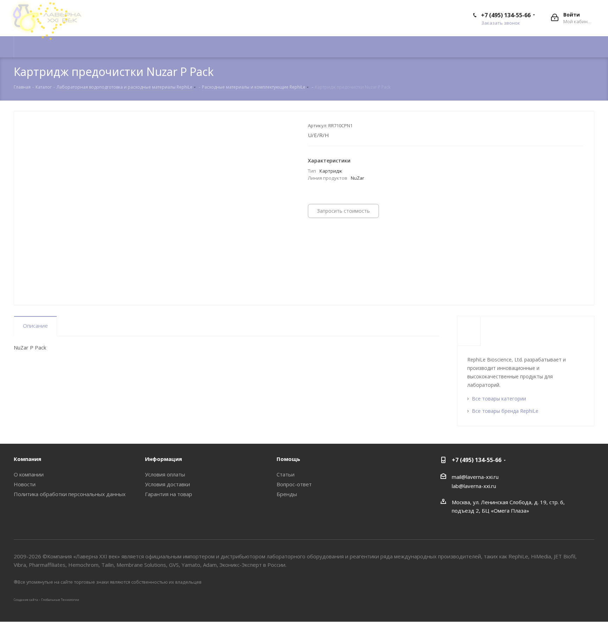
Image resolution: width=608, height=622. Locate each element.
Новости (25, 484)
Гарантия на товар (168, 494)
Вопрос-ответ (294, 484)
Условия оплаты (165, 474)
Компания (27, 458)
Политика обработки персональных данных (70, 494)
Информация (163, 458)
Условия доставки (167, 484)
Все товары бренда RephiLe (505, 411)
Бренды (287, 494)
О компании (29, 474)
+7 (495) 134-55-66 (506, 15)
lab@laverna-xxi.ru (474, 485)
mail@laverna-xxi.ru (475, 476)
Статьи (285, 474)
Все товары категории (499, 398)
